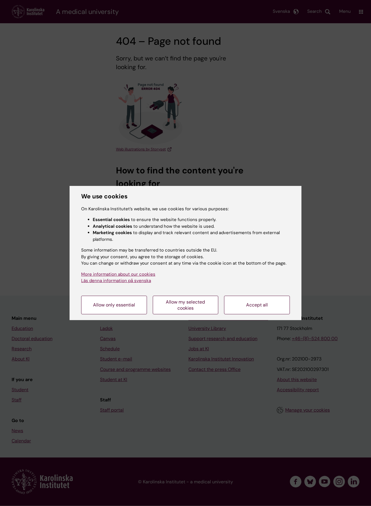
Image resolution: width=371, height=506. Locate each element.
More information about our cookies (118, 274)
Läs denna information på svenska (116, 280)
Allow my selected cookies (185, 305)
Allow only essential (114, 305)
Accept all (257, 305)
